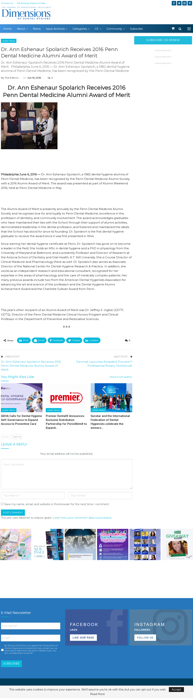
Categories (80, 28)
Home (7, 28)
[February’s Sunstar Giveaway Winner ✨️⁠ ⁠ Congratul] (177, 544)
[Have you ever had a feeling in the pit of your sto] (48, 544)
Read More (97, 694)
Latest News (8, 41)
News (37, 28)
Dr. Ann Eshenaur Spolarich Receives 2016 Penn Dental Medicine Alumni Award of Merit (31, 365)
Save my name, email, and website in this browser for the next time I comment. (57, 504)
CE (97, 28)
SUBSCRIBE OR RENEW (163, 40)
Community (114, 28)
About (21, 28)
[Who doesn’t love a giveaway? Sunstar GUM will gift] (15, 544)
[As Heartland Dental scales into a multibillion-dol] (80, 544)
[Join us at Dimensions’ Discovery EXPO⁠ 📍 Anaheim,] (145, 544)
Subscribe (136, 28)
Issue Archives (55, 28)
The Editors (11, 77)
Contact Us (7, 3)
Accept (176, 689)
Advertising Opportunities (31, 3)
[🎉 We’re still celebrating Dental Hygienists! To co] (112, 544)
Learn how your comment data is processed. (82, 517)
